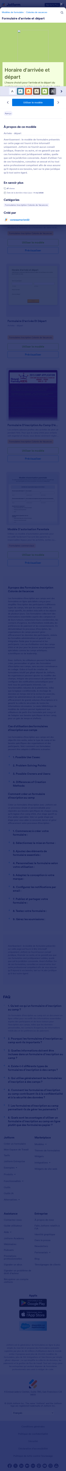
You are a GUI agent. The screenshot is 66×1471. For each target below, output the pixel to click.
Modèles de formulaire (13, 12)
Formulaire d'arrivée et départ (23, 18)
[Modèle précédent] (8, 102)
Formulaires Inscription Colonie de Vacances (26, 204)
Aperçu (8, 113)
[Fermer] (61, 4)
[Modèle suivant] (58, 102)
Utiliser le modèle (33, 102)
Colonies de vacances (36, 12)
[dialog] (33, 735)
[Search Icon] (62, 12)
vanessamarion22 (19, 219)
